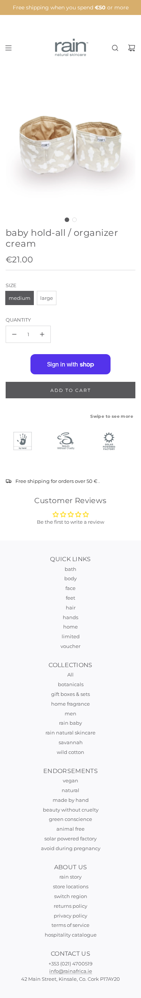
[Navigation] (8, 48)
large (46, 298)
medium (19, 298)
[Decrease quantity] (14, 334)
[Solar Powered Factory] (112, 441)
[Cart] (131, 48)
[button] (67, 219)
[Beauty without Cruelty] (69, 441)
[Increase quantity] (42, 334)
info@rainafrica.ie (70, 971)
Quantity (18, 320)
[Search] (115, 48)
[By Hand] (26, 441)
